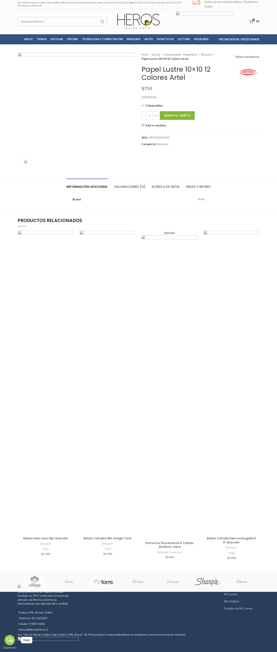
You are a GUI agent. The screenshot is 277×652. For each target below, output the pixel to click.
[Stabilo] (173, 581)
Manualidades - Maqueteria (181, 54)
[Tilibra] (138, 581)
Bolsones (206, 54)
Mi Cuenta (230, 594)
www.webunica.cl (119, 634)
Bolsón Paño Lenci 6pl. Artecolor (45, 538)
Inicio (145, 54)
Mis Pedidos (231, 601)
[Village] (35, 582)
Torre (107, 548)
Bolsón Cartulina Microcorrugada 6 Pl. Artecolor (231, 540)
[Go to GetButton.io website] (9, 648)
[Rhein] (242, 581)
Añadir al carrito (177, 115)
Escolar (156, 54)
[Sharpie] (207, 581)
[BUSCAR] (102, 21)
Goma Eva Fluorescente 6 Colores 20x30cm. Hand (169, 545)
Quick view (70, 255)
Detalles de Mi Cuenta (238, 608)
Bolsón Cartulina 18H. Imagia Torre (107, 538)
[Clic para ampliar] (26, 162)
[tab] (87, 184)
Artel (45, 548)
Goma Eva (175, 552)
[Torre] (104, 582)
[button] (70, 246)
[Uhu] (69, 581)
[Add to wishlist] (70, 237)
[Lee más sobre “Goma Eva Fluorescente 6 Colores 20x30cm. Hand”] (194, 246)
